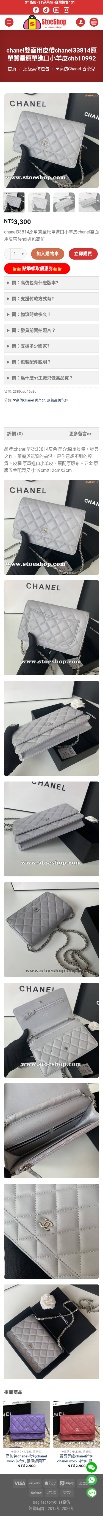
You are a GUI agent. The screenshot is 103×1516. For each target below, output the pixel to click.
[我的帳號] (80, 22)
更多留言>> (80, 433)
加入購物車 (48, 253)
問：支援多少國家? (30, 346)
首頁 (12, 68)
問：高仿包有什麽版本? (35, 282)
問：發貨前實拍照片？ (34, 330)
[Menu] (9, 22)
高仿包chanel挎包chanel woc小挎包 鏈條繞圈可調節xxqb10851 (26, 1458)
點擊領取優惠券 (37, 268)
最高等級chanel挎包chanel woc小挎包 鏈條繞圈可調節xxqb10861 (76, 1458)
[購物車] (94, 22)
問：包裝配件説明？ (31, 362)
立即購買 (83, 253)
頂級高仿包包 (36, 68)
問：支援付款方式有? (33, 298)
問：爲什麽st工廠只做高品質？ (42, 378)
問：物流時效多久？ (31, 314)
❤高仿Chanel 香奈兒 (75, 68)
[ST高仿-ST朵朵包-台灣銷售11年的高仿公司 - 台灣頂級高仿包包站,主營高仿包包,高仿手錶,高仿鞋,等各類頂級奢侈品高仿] (45, 22)
